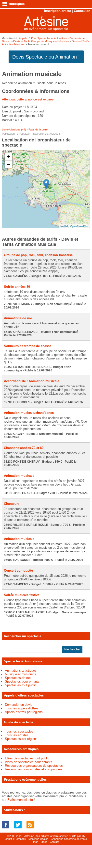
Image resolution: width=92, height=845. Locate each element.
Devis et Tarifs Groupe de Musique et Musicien (41, 41)
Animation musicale (19, 475)
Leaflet (64, 226)
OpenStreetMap (79, 226)
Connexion (82, 11)
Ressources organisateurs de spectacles (34, 765)
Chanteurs (11, 504)
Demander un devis (18, 704)
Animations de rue (18, 318)
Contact (54, 841)
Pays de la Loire (38, 129)
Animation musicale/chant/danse (29, 413)
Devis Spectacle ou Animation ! (46, 57)
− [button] (8, 164)
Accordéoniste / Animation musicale (31, 381)
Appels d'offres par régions (24, 712)
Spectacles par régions (21, 739)
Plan (35, 841)
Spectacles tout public (21, 685)
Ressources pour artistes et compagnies (33, 769)
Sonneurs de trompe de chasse (27, 346)
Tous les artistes (16, 735)
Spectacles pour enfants (22, 681)
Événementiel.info (20, 800)
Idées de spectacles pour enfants (28, 762)
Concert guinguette (18, 570)
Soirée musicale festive (21, 595)
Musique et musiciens (20, 674)
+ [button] (8, 157)
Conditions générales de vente (69, 838)
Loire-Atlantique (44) (14, 129)
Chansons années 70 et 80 (23, 448)
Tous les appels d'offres (22, 708)
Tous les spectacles (19, 731)
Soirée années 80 (17, 286)
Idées (44, 841)
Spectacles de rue (18, 678)
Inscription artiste (57, 11)
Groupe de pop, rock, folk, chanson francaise (38, 255)
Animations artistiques (21, 670)
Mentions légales (38, 838)
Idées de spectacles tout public (27, 758)
